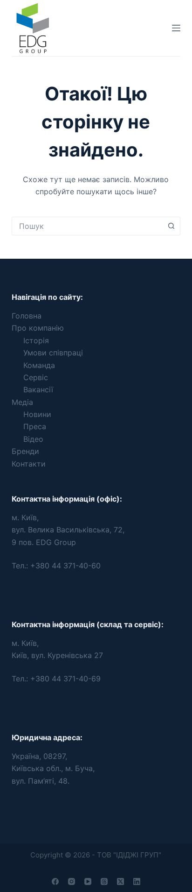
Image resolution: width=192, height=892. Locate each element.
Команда (39, 365)
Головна (26, 315)
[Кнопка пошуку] (171, 226)
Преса (34, 426)
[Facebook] (55, 881)
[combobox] (87, 226)
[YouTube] (87, 881)
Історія (36, 340)
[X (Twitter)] (120, 881)
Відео (33, 439)
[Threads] (104, 881)
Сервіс (35, 377)
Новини (37, 414)
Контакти (29, 463)
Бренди (25, 451)
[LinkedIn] (136, 881)
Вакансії (38, 389)
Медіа (22, 402)
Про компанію (38, 328)
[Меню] (176, 28)
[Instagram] (71, 881)
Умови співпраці (53, 352)
